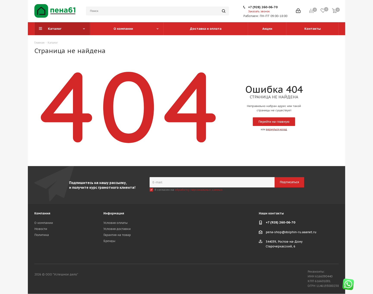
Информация (113, 213)
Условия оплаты (115, 223)
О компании (43, 223)
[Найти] (223, 11)
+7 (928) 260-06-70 (263, 7)
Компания (42, 213)
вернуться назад (276, 129)
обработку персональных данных (199, 190)
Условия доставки (117, 229)
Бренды (109, 241)
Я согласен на (189, 190)
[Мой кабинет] (298, 11)
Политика (41, 235)
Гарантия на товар (117, 235)
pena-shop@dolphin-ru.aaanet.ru (291, 232)
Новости (40, 229)
